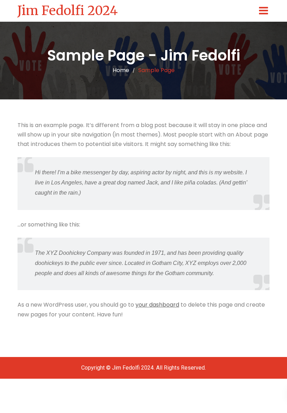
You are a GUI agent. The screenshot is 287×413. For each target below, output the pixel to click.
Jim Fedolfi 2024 (68, 11)
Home (121, 70)
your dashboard (157, 305)
